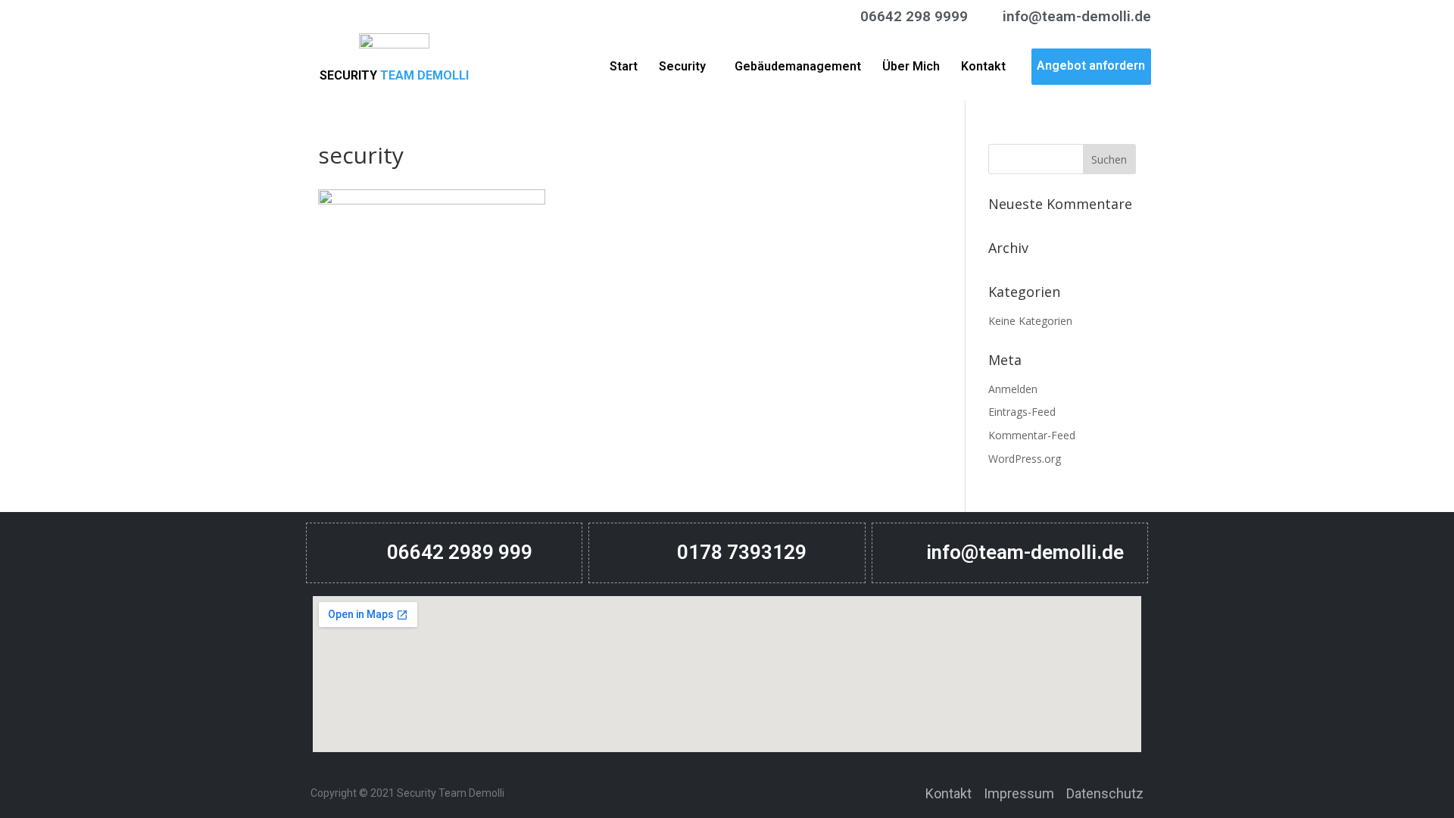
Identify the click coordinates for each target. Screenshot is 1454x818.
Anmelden (1012, 389)
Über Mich (911, 66)
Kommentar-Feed (1031, 435)
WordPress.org (1024, 458)
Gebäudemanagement (798, 66)
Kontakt (983, 66)
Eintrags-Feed (1022, 411)
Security (682, 66)
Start (624, 66)
